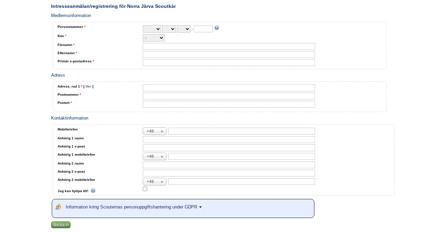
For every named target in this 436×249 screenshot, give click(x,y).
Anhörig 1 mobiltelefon (76, 154)
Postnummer (69, 94)
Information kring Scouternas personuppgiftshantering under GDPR (132, 206)
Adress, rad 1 (75, 86)
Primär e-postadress (76, 61)
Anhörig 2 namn (71, 163)
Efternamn (67, 53)
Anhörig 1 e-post (71, 146)
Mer (88, 86)
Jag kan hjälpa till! (73, 191)
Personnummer (71, 27)
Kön (62, 36)
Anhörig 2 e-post (71, 171)
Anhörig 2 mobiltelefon (76, 180)
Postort (65, 103)
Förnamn (66, 45)
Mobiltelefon (68, 129)
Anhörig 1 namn (71, 138)
